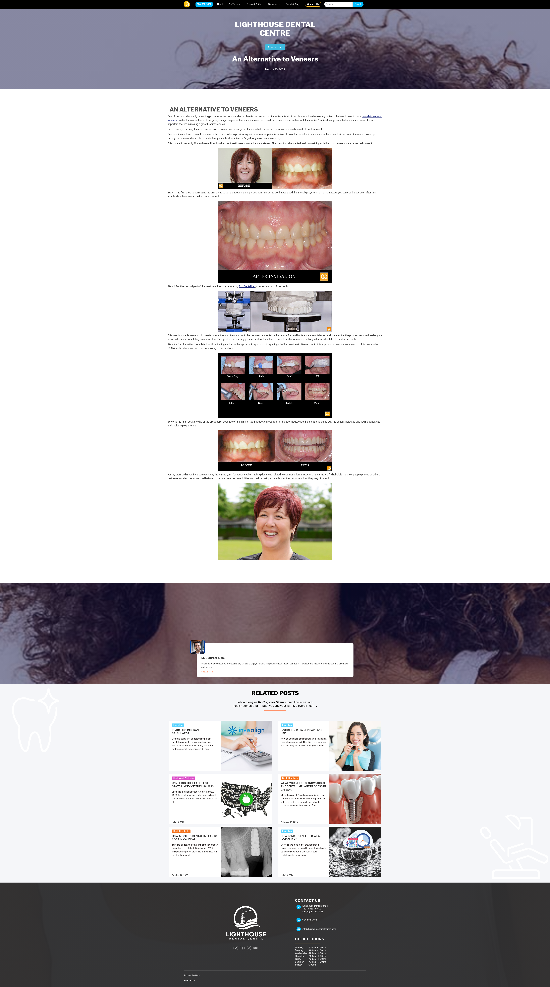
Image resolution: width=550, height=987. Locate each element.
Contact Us (313, 4)
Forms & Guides (254, 4)
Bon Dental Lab (247, 286)
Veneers (172, 120)
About (220, 4)
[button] (235, 4)
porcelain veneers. (372, 116)
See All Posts (207, 672)
